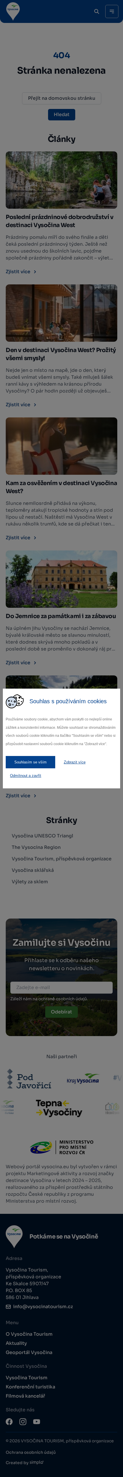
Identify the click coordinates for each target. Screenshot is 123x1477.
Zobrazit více (75, 762)
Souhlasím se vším (30, 762)
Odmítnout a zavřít (25, 775)
